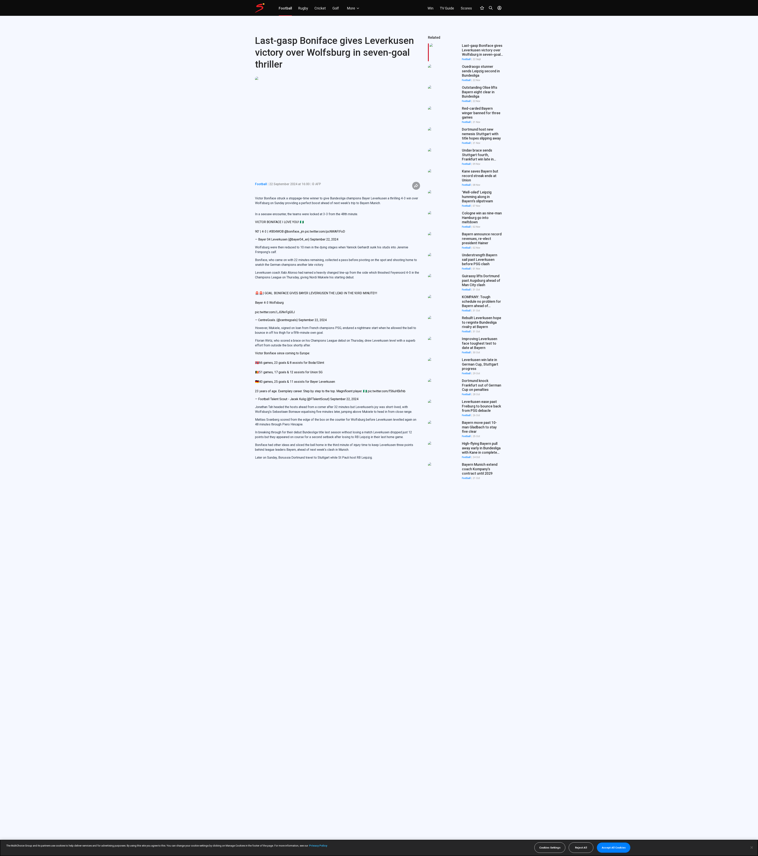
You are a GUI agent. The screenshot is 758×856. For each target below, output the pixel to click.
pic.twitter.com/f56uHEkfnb (386, 391)
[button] (465, 73)
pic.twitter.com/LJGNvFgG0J (275, 312)
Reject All (581, 847)
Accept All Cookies (614, 847)
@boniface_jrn (294, 231)
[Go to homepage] (260, 8)
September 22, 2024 (324, 239)
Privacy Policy (318, 845)
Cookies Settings (549, 847)
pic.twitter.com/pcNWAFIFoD (325, 231)
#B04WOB (276, 231)
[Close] (751, 847)
